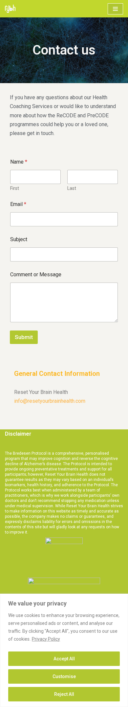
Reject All (64, 694)
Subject (18, 239)
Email (18, 204)
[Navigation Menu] (115, 8)
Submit (24, 337)
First (14, 188)
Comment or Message (35, 274)
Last (71, 188)
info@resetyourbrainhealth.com (49, 401)
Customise (64, 676)
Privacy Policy (46, 639)
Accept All (64, 658)
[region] (64, 650)
